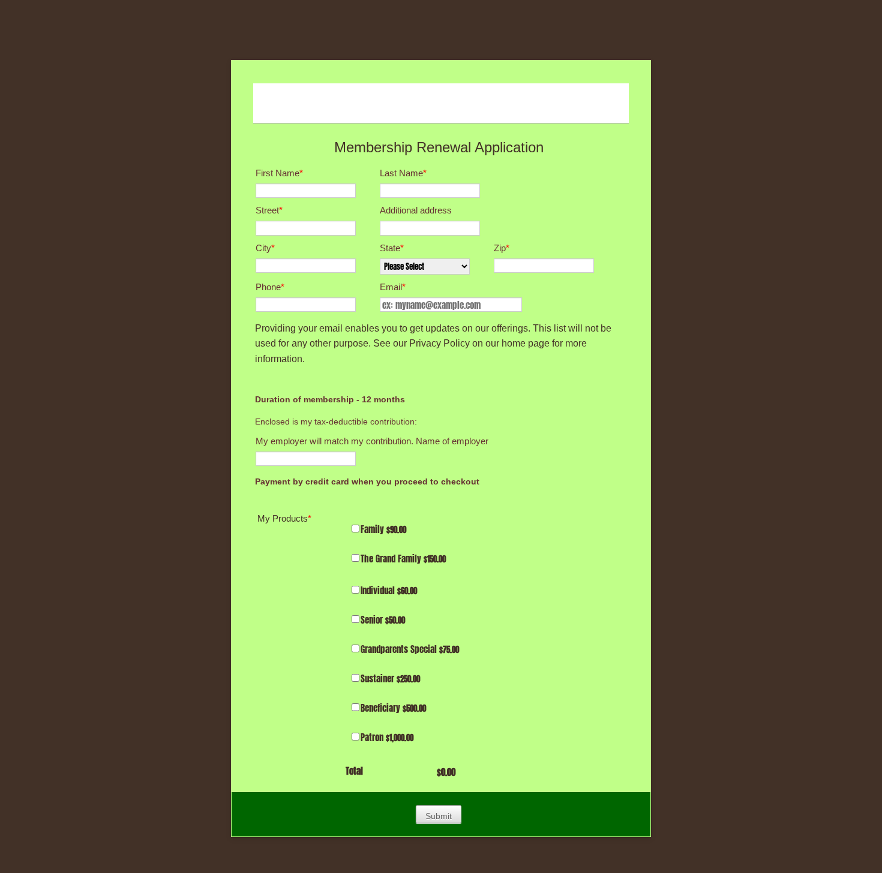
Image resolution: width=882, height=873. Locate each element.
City (265, 248)
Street (269, 210)
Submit (438, 816)
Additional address (416, 210)
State (392, 248)
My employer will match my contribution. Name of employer (372, 441)
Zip (501, 248)
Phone (270, 287)
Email (393, 287)
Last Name (403, 173)
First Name (279, 173)
